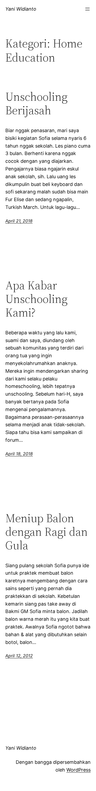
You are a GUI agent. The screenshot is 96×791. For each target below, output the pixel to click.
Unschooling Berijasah (36, 103)
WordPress (78, 770)
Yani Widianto (20, 9)
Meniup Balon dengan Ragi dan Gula (46, 532)
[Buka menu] (87, 9)
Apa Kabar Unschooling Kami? (36, 299)
